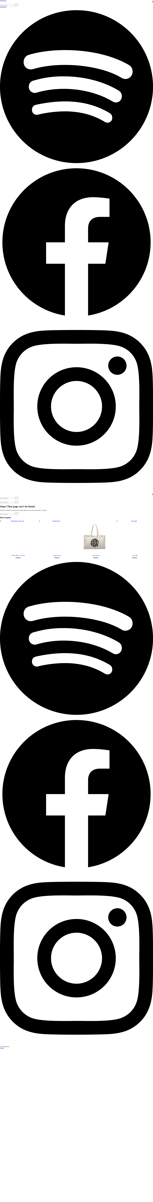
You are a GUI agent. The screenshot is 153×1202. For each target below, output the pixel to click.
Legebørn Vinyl (57, 555)
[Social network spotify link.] (76, 165)
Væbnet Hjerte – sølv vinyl (18, 555)
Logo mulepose (96, 555)
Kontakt (2, 1048)
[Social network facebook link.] (76, 318)
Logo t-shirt (135, 555)
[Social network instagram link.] (76, 493)
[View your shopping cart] (1, 3)
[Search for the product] (16, 5)
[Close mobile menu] (0, 500)
